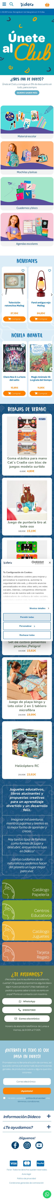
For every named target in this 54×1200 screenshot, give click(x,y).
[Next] (51, 295)
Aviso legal (26, 1174)
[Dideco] (27, 4)
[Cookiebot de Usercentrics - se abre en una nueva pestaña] (33, 562)
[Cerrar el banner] (50, 563)
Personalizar (25, 626)
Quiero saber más (27, 92)
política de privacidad (35, 1098)
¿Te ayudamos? (18, 1127)
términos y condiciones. (29, 1101)
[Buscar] (10, 4)
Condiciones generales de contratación (26, 1182)
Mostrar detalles (38, 608)
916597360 (29, 1009)
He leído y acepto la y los (29, 1100)
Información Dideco (22, 1116)
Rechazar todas (27, 635)
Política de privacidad (26, 1178)
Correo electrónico (28, 1018)
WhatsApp (29, 1001)
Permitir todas (27, 617)
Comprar (16, 318)
